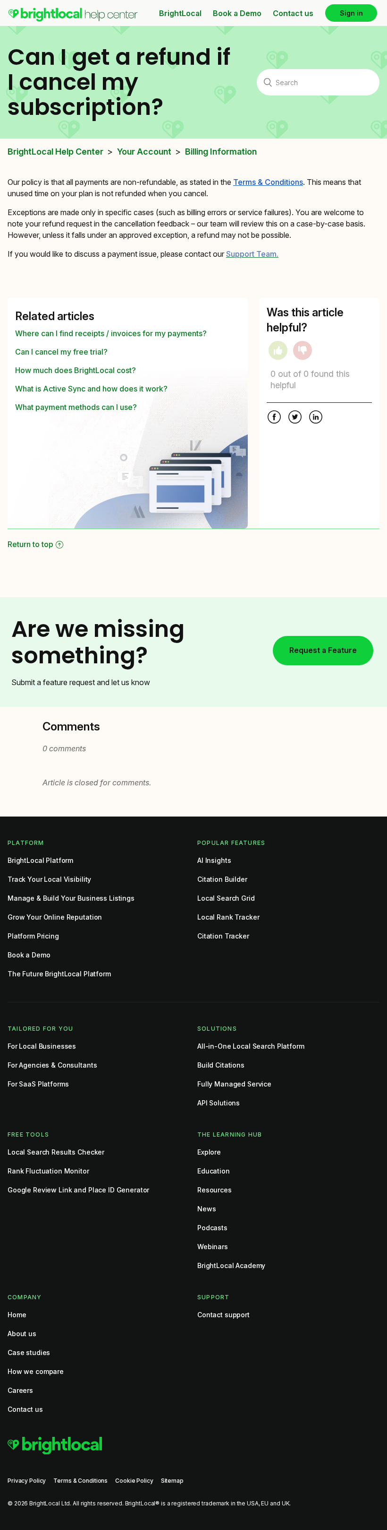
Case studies (29, 1352)
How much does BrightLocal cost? (75, 370)
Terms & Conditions (80, 1480)
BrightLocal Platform (40, 860)
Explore (209, 1152)
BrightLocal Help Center (55, 152)
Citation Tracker (223, 936)
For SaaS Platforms (38, 1084)
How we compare (36, 1371)
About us (22, 1334)
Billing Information (221, 152)
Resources (214, 1190)
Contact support (223, 1315)
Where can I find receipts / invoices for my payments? (111, 333)
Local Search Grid (226, 898)
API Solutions (218, 1103)
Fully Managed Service (234, 1084)
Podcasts (212, 1228)
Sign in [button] (351, 13)
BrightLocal (180, 13)
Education (213, 1171)
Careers (20, 1390)
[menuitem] (73, 19)
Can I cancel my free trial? (61, 351)
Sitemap (172, 1480)
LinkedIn (315, 418)
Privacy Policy (27, 1480)
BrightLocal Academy (231, 1265)
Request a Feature (323, 650)
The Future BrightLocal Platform (59, 974)
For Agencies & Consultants (52, 1065)
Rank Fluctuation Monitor (48, 1171)
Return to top (30, 544)
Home (17, 1315)
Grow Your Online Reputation (55, 917)
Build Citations (220, 1065)
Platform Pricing (33, 936)
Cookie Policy (134, 1480)
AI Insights (214, 860)
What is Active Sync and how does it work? (91, 388)
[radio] (278, 350)
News (206, 1209)
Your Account (144, 152)
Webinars (212, 1247)
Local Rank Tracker (228, 917)
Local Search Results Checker (56, 1152)
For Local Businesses (42, 1046)
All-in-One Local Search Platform (250, 1046)
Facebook (274, 418)
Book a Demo (237, 13)
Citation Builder (222, 879)
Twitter (295, 418)
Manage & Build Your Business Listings (71, 898)
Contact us (293, 13)
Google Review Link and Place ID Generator (78, 1190)
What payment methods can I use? (76, 407)
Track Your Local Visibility (49, 879)
